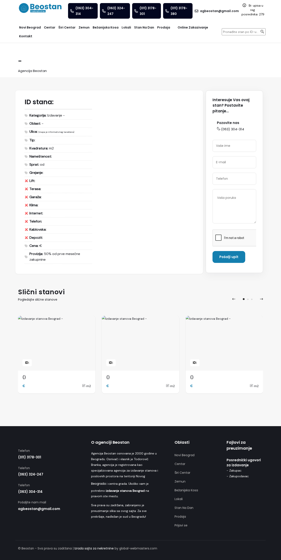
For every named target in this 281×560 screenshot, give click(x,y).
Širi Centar (182, 472)
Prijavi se (181, 525)
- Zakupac (234, 470)
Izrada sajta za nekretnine (94, 548)
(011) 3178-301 (29, 457)
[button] (243, 299)
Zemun (180, 481)
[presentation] (233, 299)
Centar (180, 464)
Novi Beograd (185, 455)
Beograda (98, 483)
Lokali (179, 499)
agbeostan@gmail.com (39, 508)
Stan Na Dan (184, 508)
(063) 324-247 (30, 474)
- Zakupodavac (238, 476)
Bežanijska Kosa (186, 490)
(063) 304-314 (232, 129)
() (24, 377)
